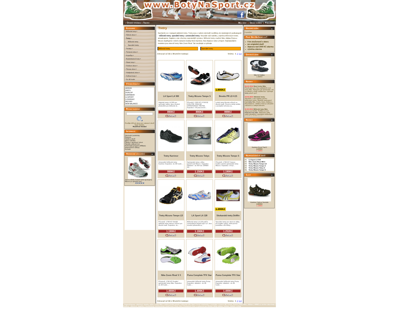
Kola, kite (178, 306)
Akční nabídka (130, 140)
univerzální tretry (193, 36)
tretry (246, 93)
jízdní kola (169, 306)
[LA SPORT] (139, 97)
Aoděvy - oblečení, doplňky (133, 306)
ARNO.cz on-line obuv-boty (264, 304)
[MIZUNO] (139, 101)
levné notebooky (202, 304)
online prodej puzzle (172, 304)
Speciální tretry (132, 45)
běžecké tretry (165, 36)
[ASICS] (139, 90)
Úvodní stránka (134, 23)
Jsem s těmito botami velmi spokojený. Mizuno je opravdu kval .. (138, 180)
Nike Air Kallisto (259, 75)
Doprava (128, 137)
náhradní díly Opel (188, 304)
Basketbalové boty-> (133, 59)
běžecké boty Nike (251, 112)
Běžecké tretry (132, 42)
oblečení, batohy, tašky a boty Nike (149, 304)
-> (129, 38)
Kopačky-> (130, 55)
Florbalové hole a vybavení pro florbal (197, 306)
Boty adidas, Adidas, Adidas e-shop (227, 306)
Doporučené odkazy (132, 147)
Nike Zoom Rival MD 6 (257, 162)
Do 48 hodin (130, 79)
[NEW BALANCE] (139, 104)
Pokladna (269, 23)
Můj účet (242, 23)
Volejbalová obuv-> (133, 72)
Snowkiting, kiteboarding (154, 306)
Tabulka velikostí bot (132, 144)
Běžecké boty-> (131, 31)
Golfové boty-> (131, 76)
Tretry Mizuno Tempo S (257, 166)
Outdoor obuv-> (131, 66)
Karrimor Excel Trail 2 (259, 147)
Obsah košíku (256, 23)
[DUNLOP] (139, 93)
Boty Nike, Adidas (246, 304)
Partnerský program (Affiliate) (135, 146)
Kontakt (128, 149)
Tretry (146, 23)
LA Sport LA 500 (255, 160)
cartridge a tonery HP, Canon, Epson (224, 304)
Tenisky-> (129, 48)
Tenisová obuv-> (132, 52)
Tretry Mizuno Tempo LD (258, 164)
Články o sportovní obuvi (134, 142)
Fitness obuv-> (131, 69)
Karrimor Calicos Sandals (259, 202)
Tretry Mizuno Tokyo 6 (257, 168)
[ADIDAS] (139, 88)
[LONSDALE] (139, 99)
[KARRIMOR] (139, 95)
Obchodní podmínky (132, 135)
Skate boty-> (130, 62)
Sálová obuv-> (131, 35)
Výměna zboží (130, 139)
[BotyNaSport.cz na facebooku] (240, 17)
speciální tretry (178, 36)
